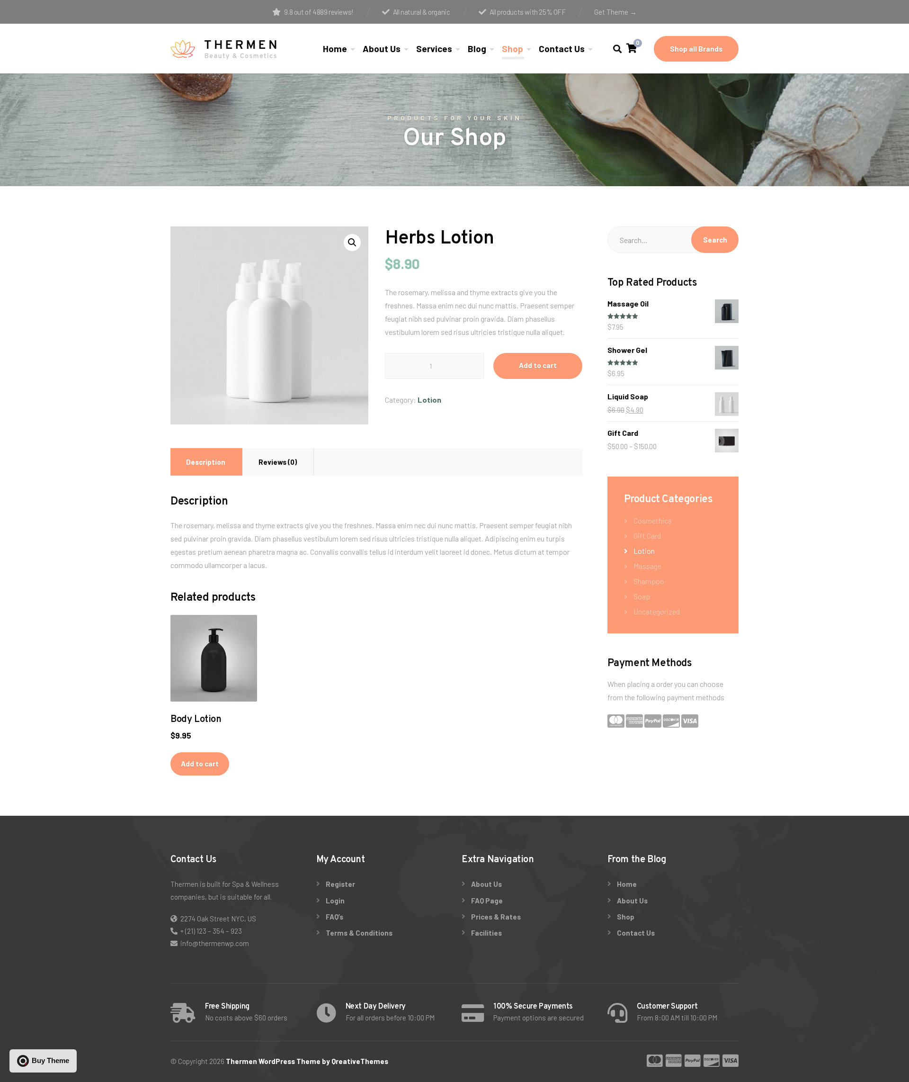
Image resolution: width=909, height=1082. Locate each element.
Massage (647, 565)
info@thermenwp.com (214, 943)
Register (340, 884)
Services (434, 48)
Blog (477, 48)
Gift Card (647, 535)
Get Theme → (615, 12)
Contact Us (562, 48)
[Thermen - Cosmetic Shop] (223, 48)
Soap (641, 596)
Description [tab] (205, 462)
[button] (352, 242)
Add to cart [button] (200, 763)
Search (715, 239)
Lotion (429, 399)
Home (335, 48)
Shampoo (648, 581)
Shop (512, 48)
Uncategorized (656, 611)
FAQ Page (487, 900)
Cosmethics (652, 520)
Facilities (486, 933)
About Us (382, 48)
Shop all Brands (696, 49)
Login (335, 900)
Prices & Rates (496, 916)
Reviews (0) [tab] (277, 462)
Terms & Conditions (359, 933)
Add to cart (538, 365)
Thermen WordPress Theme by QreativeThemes (307, 1061)
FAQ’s (334, 916)
